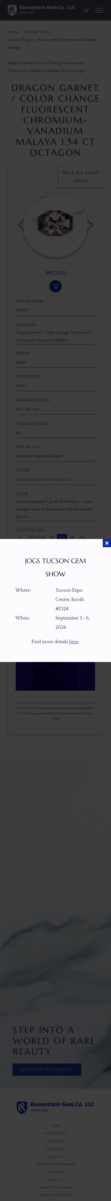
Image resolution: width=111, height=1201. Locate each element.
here (73, 642)
